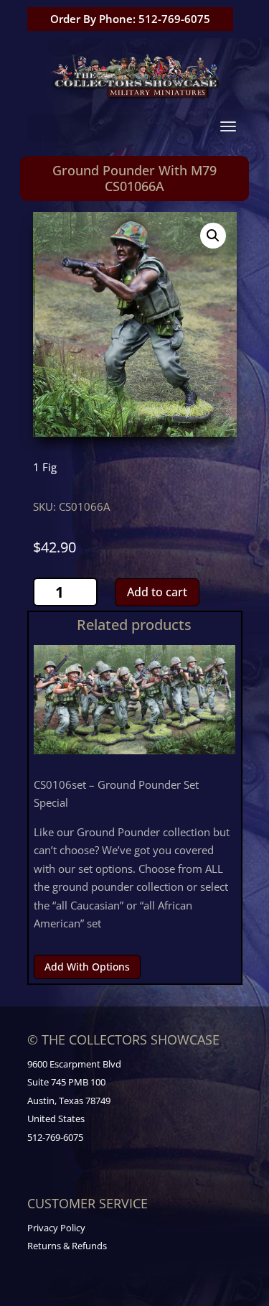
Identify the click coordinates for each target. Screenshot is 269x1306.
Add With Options (87, 966)
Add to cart (157, 592)
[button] (213, 236)
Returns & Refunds (67, 1245)
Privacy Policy (56, 1227)
